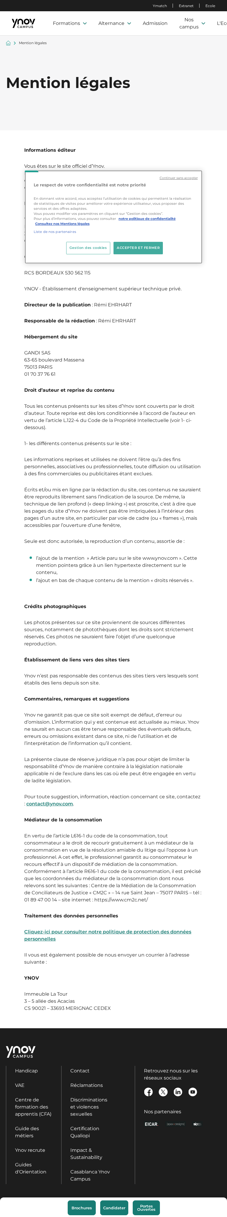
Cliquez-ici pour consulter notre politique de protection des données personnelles (107, 935)
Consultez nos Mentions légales (62, 224)
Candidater (114, 1207)
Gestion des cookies (88, 248)
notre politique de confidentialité (147, 219)
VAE (20, 1085)
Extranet (186, 6)
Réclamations (86, 1085)
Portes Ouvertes (146, 1208)
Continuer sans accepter (179, 178)
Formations (66, 23)
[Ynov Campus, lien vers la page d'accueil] (23, 23)
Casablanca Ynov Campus (90, 1175)
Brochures (82, 1207)
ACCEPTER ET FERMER (138, 248)
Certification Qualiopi (84, 1132)
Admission (155, 23)
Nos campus (189, 23)
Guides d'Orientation (30, 1168)
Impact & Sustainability (86, 1153)
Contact (80, 1071)
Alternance (111, 23)
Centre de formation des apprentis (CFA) (33, 1107)
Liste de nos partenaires (55, 232)
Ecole (210, 6)
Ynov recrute (30, 1150)
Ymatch (160, 6)
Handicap (26, 1071)
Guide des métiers (27, 1132)
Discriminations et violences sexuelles (88, 1107)
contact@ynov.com (49, 804)
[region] (113, 216)
